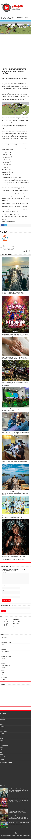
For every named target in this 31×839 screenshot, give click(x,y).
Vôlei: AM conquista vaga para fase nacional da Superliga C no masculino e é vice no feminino (14, 516)
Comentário (4, 572)
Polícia (3, 667)
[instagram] (17, 834)
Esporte (4, 653)
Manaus (4, 660)
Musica (3, 663)
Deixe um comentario (12, 75)
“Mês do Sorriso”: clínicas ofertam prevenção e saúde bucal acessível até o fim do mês (15, 433)
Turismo (4, 679)
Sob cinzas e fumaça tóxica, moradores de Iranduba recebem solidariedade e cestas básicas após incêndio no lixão (15, 384)
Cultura (3, 644)
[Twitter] (15, 834)
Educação (4, 649)
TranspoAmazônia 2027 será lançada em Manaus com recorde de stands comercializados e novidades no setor (15, 493)
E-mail (3, 590)
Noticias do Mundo (6, 665)
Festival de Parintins (6, 656)
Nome (3, 585)
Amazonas (4, 639)
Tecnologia (4, 677)
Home (1, 17)
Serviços (4, 674)
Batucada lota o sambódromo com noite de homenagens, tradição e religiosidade (10, 247)
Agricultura (4, 637)
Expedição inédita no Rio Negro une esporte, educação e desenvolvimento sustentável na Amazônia (13, 294)
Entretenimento (5, 651)
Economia (4, 646)
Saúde (3, 672)
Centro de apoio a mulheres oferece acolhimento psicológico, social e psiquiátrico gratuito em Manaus (15, 357)
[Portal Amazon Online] (15, 7)
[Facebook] (13, 834)
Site (2, 595)
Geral (5, 17)
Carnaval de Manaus (6, 642)
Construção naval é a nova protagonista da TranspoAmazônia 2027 (13, 409)
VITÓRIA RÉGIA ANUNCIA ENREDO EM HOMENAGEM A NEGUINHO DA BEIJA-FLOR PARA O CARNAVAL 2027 (15, 335)
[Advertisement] (15, 52)
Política (3, 670)
